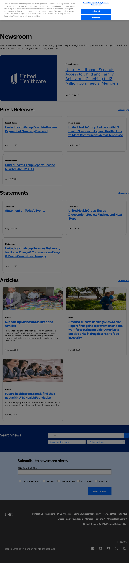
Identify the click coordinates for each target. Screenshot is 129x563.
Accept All (96, 18)
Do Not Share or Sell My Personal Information (96, 4)
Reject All (96, 11)
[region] (64, 10)
